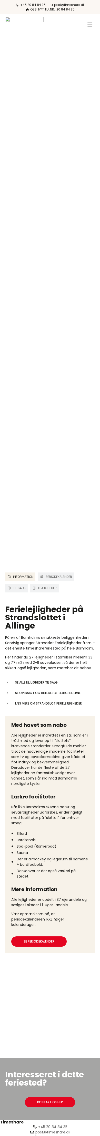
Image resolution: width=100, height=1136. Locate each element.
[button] (90, 24)
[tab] (20, 576)
